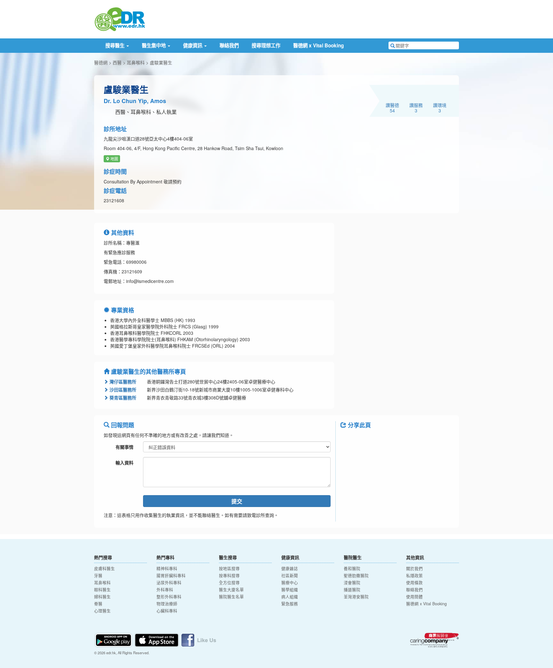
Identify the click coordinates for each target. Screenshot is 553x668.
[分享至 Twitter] (365, 439)
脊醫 (98, 604)
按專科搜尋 (229, 575)
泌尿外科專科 (168, 582)
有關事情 (124, 447)
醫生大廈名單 (231, 589)
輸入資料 (124, 462)
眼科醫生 (102, 589)
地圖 (113, 158)
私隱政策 (414, 575)
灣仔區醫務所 (122, 381)
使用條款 (414, 582)
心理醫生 (102, 611)
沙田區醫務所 (122, 389)
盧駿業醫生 (161, 62)
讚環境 (439, 107)
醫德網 (101, 62)
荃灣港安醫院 (356, 597)
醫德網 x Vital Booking (318, 45)
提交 (236, 501)
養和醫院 (352, 568)
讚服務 (416, 107)
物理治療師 (166, 604)
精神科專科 (166, 568)
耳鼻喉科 (136, 62)
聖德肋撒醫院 (356, 575)
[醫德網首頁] (119, 18)
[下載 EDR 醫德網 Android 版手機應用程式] (114, 639)
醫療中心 (289, 582)
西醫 (117, 62)
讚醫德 (392, 107)
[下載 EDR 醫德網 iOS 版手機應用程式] (157, 639)
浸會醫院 (352, 582)
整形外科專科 (168, 597)
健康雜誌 (289, 568)
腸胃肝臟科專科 (171, 575)
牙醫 (98, 575)
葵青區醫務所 (122, 397)
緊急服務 (289, 604)
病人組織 (289, 597)
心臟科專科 (166, 611)
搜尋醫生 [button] (115, 45)
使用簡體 (414, 597)
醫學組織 (289, 589)
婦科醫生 (102, 597)
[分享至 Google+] (381, 439)
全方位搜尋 (229, 582)
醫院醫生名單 (231, 597)
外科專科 (164, 589)
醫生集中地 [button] (154, 45)
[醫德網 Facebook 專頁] (198, 639)
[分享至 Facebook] (348, 439)
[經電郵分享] (398, 439)
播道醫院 (352, 589)
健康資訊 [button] (193, 45)
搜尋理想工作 (266, 45)
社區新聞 (289, 575)
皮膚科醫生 (104, 568)
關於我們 (414, 568)
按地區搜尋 (229, 568)
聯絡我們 (229, 45)
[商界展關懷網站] (434, 640)
